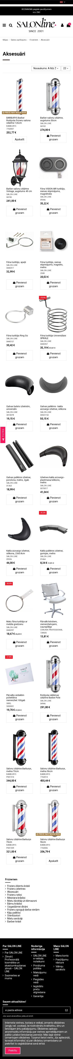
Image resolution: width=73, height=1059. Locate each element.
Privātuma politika (39, 967)
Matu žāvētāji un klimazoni (22, 900)
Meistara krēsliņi (16, 897)
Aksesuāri (12, 891)
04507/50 (44, 415)
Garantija (38, 996)
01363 (9, 486)
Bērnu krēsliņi (14, 903)
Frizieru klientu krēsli (18, 886)
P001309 (10, 848)
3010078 (10, 415)
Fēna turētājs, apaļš (16, 262)
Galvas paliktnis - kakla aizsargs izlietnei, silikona (53, 407)
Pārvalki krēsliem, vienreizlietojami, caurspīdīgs (48, 624)
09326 (9, 559)
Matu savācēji (15, 918)
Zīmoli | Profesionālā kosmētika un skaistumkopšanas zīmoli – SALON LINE (15, 964)
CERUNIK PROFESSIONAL (51, 630)
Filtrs (3, 433)
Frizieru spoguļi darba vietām (23, 909)
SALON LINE (45, 123)
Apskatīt (19, 139)
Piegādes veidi (38, 981)
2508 (42, 273)
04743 (43, 126)
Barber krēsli (14, 921)
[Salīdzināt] (19, 114)
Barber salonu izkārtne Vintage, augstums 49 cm (19, 190)
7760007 (10, 129)
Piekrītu (13, 1050)
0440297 (10, 630)
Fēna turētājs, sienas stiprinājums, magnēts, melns (51, 265)
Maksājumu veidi (39, 974)
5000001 (10, 706)
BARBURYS (11, 126)
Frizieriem (11, 879)
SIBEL (8, 703)
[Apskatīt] (24, 114)
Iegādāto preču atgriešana (39, 989)
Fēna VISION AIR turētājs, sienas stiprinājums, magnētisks (52, 191)
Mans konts (62, 955)
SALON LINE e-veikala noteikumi (40, 958)
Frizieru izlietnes (16, 888)
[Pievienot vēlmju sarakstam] (14, 114)
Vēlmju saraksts (60, 968)
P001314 (10, 777)
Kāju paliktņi (14, 912)
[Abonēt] (66, 1010)
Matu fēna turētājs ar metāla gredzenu (16, 622)
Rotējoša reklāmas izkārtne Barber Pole (50, 696)
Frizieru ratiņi (14, 894)
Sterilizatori (13, 915)
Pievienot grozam (55, 137)
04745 (9, 197)
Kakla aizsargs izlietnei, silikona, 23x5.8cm (18, 552)
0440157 (10, 341)
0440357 (44, 344)
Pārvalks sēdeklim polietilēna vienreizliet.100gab (15, 698)
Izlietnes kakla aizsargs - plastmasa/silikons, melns (52, 480)
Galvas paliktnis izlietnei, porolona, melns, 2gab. (18, 478)
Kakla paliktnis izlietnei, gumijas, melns (51, 552)
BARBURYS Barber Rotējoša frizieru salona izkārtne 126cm (18, 120)
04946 (43, 703)
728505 (43, 633)
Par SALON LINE (14, 952)
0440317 (10, 268)
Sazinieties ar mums (12, 977)
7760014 (44, 777)
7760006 (44, 848)
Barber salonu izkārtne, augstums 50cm (51, 119)
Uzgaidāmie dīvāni (17, 906)
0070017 (44, 488)
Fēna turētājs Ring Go (17, 335)
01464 (43, 559)
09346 (43, 200)
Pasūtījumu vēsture (62, 961)
